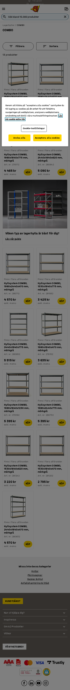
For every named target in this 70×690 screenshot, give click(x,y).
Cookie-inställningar (34, 128)
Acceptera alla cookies (47, 137)
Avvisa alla (19, 137)
